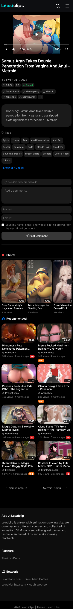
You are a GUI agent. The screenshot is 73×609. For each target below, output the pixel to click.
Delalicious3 (12, 91)
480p (58, 49)
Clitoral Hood (62, 153)
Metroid (50, 91)
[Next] (70, 282)
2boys (15, 140)
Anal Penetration (40, 140)
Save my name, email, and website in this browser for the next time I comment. (38, 226)
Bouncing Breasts (12, 153)
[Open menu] (67, 6)
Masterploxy (32, 91)
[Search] (58, 6)
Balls (30, 147)
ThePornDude (10, 558)
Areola (6, 147)
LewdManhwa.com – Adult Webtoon (24, 584)
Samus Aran (28, 96)
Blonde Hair (43, 147)
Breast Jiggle (32, 153)
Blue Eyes (58, 147)
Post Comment (38, 235)
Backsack (19, 147)
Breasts (47, 153)
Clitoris (6, 160)
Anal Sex (57, 140)
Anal (25, 140)
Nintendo (11, 96)
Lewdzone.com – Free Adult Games (24, 579)
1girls (6, 140)
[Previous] (3, 282)
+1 (40, 96)
